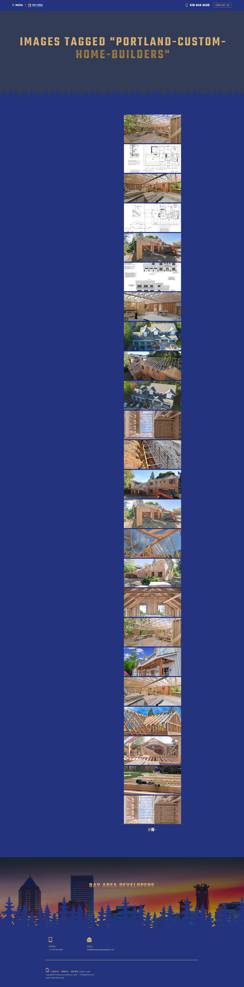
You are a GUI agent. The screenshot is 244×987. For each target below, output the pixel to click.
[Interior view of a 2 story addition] (152, 602)
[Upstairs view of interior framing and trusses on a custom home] (152, 691)
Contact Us (223, 5)
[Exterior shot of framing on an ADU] (152, 721)
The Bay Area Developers (64, 975)
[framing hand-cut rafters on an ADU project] (152, 543)
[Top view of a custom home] (152, 365)
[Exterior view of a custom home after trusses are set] (152, 484)
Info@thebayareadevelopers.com (100, 949)
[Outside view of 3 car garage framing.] (152, 513)
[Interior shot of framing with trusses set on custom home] (152, 129)
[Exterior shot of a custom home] (152, 247)
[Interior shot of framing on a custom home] (152, 188)
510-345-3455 (200, 5)
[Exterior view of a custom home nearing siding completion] (152, 661)
